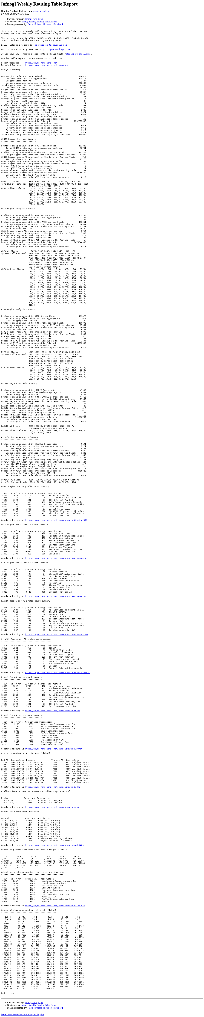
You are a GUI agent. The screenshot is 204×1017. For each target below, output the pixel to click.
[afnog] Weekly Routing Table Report (39, 21)
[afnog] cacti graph (34, 19)
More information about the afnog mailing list (22, 1014)
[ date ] (31, 24)
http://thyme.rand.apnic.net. (56, 49)
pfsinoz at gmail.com (78, 54)
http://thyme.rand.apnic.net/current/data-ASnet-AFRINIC (57, 672)
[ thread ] (39, 24)
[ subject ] (48, 24)
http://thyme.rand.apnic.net (41, 63)
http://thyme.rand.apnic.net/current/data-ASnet (52, 711)
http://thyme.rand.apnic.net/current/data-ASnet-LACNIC (56, 634)
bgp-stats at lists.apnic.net (50, 45)
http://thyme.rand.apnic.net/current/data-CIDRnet (53, 749)
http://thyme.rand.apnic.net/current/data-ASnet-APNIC (56, 520)
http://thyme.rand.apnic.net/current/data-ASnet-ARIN (55, 558)
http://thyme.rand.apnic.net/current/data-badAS (52, 787)
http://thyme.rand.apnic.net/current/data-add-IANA (54, 845)
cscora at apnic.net (41, 11)
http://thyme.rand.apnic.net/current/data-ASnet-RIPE (55, 596)
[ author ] (58, 24)
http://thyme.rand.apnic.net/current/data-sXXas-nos (55, 906)
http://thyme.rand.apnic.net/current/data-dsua (52, 807)
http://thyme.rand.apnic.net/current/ (46, 65)
